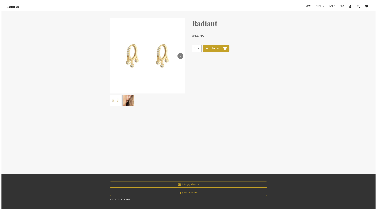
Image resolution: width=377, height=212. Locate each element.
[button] (115, 100)
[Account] (350, 6)
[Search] (358, 6)
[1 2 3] (197, 48)
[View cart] (366, 6)
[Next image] (180, 56)
